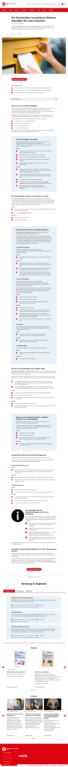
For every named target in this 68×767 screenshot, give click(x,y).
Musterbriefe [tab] (29, 591)
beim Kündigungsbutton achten (49, 561)
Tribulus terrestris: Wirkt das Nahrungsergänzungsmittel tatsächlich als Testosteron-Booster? (51, 716)
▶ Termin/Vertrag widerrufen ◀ (35, 765)
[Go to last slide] (3, 667)
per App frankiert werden (25, 213)
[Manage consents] (66, 765)
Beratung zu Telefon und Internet (20, 626)
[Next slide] (65, 667)
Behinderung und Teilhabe (42, 672)
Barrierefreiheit (62, 765)
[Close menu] (16, 752)
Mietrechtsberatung (16, 612)
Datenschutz (53, 765)
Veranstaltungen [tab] (20, 591)
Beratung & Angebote (18, 79)
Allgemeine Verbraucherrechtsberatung (22, 598)
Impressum (46, 765)
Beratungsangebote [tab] (9, 591)
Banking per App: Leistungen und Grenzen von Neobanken (33, 714)
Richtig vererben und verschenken (16, 672)
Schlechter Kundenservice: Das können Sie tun (15, 714)
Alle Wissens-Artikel (33, 569)
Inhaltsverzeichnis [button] (15, 99)
